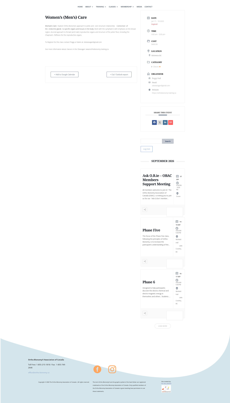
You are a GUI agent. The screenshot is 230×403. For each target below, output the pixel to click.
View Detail (175, 212)
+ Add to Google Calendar (64, 74)
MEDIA (139, 7)
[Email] (170, 122)
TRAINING (100, 7)
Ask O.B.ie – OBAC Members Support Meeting (157, 179)
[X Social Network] (159, 122)
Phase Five (151, 230)
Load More (162, 326)
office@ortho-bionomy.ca (38, 372)
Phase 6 (149, 282)
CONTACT (148, 7)
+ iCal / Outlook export (119, 74)
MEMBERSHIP (126, 7)
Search (168, 141)
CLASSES (112, 7)
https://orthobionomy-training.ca (164, 93)
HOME (80, 7)
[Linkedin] (165, 122)
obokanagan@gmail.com (161, 85)
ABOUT (88, 7)
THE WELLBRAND (166, 383)
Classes (156, 66)
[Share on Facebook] (154, 122)
